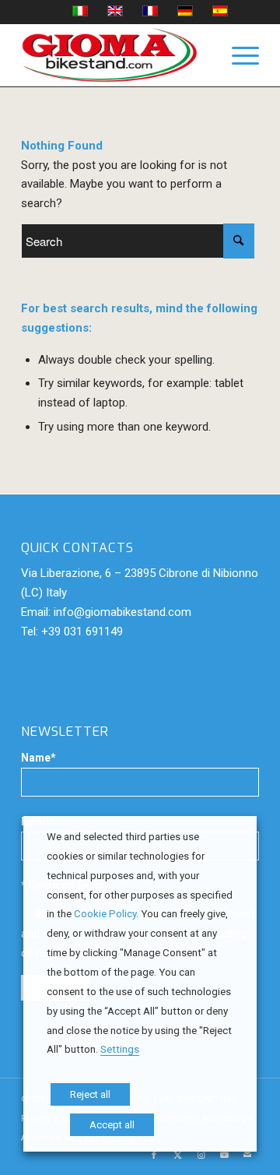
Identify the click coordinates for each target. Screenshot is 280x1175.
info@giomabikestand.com (122, 612)
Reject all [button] (90, 1094)
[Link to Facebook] (154, 1155)
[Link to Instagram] (200, 1155)
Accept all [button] (112, 1125)
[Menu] (237, 55)
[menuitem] (237, 55)
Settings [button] (119, 1049)
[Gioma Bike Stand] (116, 55)
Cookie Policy (105, 914)
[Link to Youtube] (224, 1155)
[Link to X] (177, 1155)
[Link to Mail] (247, 1155)
